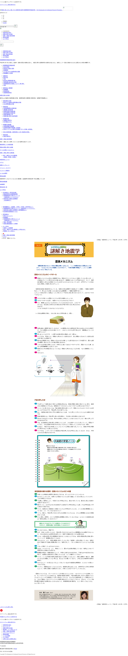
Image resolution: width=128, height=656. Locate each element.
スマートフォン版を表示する (7, 4)
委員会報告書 (3, 181)
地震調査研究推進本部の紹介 (7, 60)
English (5, 22)
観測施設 (5, 217)
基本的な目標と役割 (8, 68)
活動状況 (5, 76)
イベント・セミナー (5, 167)
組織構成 (5, 70)
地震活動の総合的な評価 (9, 82)
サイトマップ (6, 626)
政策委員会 (6, 91)
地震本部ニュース (4, 159)
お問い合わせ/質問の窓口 (9, 639)
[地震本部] (3, 233)
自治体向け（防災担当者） (10, 192)
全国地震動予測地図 (8, 126)
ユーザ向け (3, 189)
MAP (15, 648)
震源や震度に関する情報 (6, 147)
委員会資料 (3, 176)
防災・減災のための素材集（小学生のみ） (14, 229)
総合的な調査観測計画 (9, 80)
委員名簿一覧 (3, 187)
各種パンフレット (4, 165)
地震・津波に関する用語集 (7, 152)
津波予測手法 (6, 136)
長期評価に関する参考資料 (10, 116)
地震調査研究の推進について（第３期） (14, 83)
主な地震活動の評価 (8, 104)
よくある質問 (3, 173)
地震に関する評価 (4, 95)
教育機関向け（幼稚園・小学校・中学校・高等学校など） (18, 207)
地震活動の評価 (7, 100)
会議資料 (2, 184)
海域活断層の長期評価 (9, 113)
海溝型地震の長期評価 (9, 111)
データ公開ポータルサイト (7, 150)
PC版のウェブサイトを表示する (8, 616)
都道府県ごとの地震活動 (6, 144)
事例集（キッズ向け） (9, 231)
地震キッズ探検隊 (8, 228)
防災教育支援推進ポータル (10, 211)
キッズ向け (6, 226)
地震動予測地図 (7, 124)
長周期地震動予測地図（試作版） (12, 127)
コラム (2, 162)
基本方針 (5, 77)
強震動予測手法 (7, 120)
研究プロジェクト (8, 215)
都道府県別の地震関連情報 (10, 194)
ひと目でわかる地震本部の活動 (11, 71)
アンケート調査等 (4, 170)
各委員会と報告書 (7, 88)
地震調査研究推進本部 (9, 65)
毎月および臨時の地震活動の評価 (12, 102)
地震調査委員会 (7, 92)
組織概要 (5, 89)
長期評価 (5, 106)
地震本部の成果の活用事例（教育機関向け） (15, 210)
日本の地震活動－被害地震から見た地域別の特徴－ (16, 132)
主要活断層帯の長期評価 (9, 108)
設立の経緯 (6, 67)
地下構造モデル (7, 121)
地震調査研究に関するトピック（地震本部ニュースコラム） (19, 208)
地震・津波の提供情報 (6, 139)
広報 (4, 85)
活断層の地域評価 (8, 109)
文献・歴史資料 (7, 222)
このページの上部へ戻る (6, 607)
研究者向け (6, 214)
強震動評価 (6, 118)
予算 (4, 79)
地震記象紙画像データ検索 (10, 223)
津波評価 (5, 134)
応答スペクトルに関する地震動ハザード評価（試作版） (18, 129)
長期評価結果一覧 (8, 114)
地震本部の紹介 (7, 625)
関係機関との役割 (8, 73)
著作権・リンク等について (10, 629)
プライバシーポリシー (9, 632)
